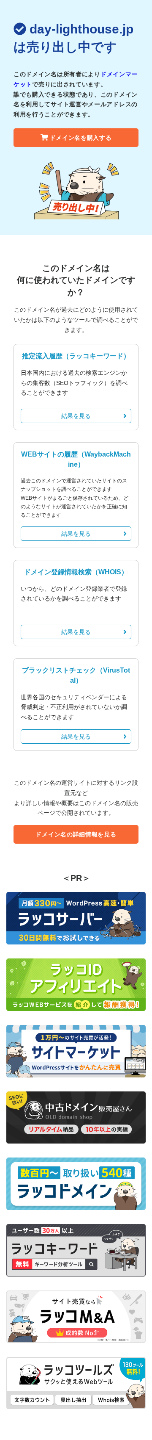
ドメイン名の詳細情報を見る (75, 834)
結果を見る (76, 416)
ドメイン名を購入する (81, 137)
